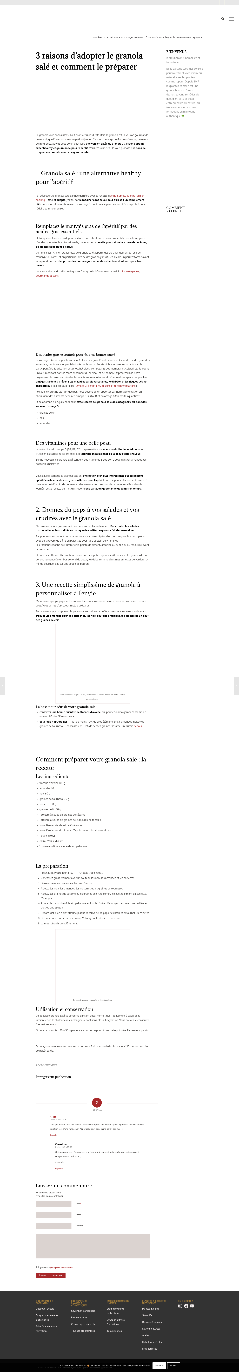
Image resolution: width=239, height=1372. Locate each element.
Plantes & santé (150, 1308)
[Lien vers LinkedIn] (231, 2)
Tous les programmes (83, 1330)
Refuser (173, 1365)
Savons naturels (151, 1328)
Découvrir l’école (45, 1308)
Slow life (147, 1315)
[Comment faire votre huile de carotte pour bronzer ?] (2, 686)
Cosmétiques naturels (83, 1324)
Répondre (53, 1135)
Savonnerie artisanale (83, 1310)
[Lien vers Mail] (227, 2)
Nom (78, 1203)
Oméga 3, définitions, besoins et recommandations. (106, 385)
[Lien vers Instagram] (207, 2)
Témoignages (114, 1330)
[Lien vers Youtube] (222, 2)
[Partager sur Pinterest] (131, 1086)
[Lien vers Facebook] (212, 2)
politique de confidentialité (61, 1267)
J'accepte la (56, 1267)
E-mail (79, 1214)
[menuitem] (222, 19)
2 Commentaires (46, 1065)
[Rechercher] (222, 19)
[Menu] (230, 19)
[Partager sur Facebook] (55, 1086)
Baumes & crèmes (152, 1322)
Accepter (159, 1365)
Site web (79, 1225)
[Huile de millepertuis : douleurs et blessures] (236, 686)
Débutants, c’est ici (152, 1342)
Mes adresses (149, 1348)
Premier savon (79, 1317)
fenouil (138, 726)
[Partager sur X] (93, 1086)
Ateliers (146, 1335)
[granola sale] (93, 104)
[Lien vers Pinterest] (217, 2)
